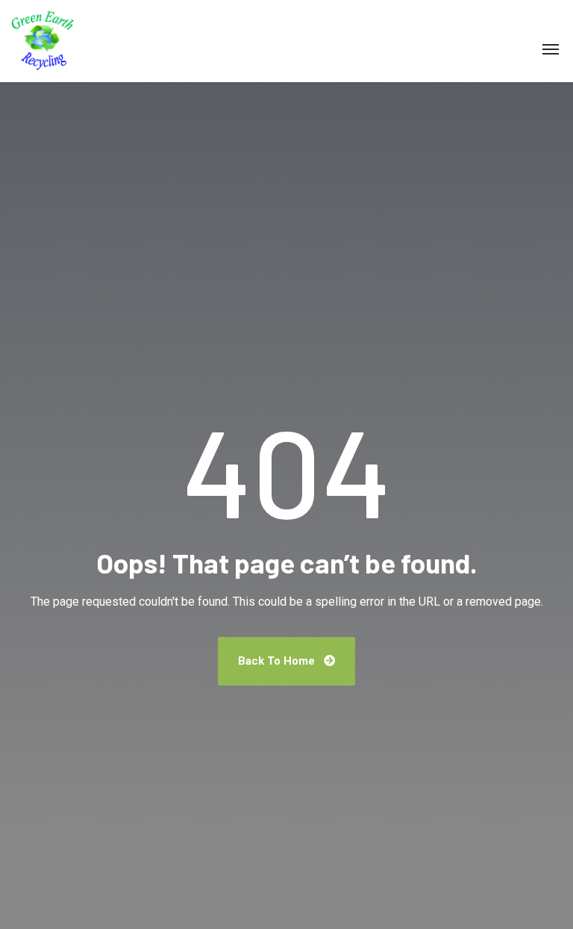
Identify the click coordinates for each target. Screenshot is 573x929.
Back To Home (278, 661)
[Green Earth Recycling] (42, 41)
